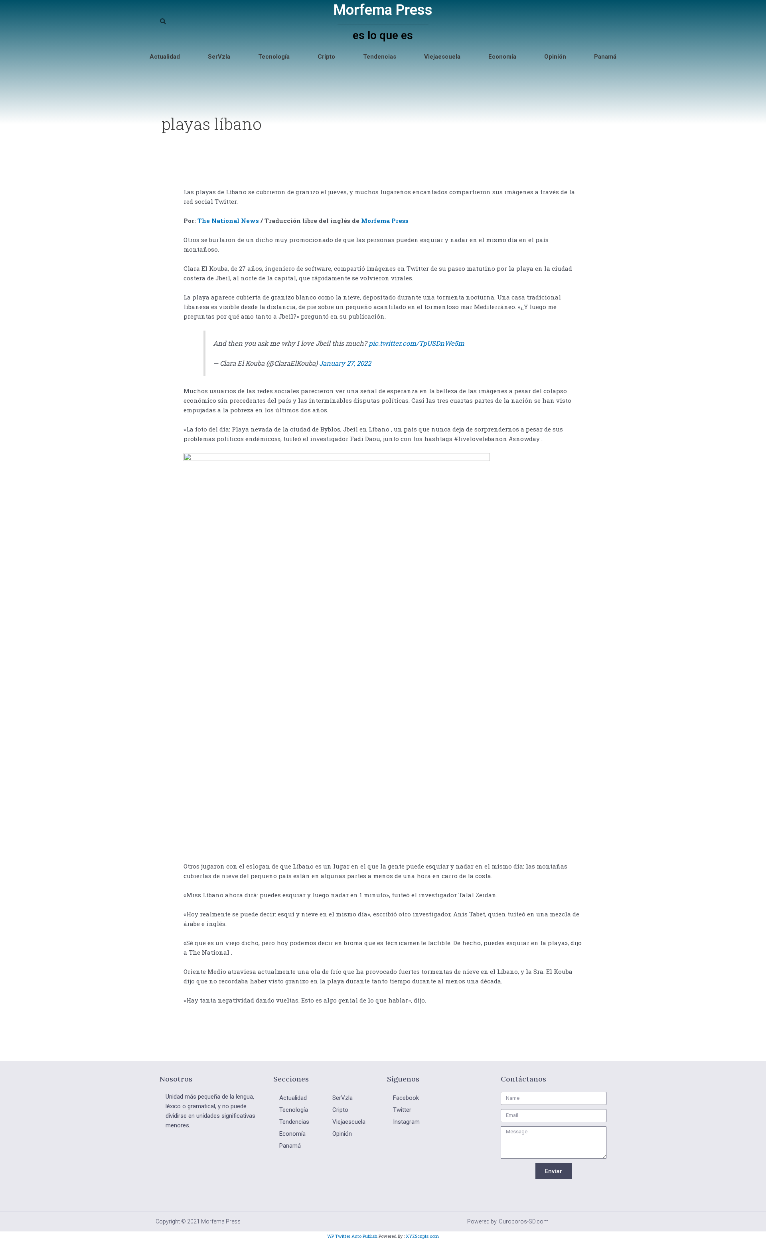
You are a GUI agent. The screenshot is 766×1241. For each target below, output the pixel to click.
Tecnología (274, 56)
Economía (502, 56)
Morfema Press (383, 10)
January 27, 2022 (345, 363)
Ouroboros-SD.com (524, 1221)
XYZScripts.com (422, 1236)
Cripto (326, 56)
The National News (228, 221)
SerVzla (219, 56)
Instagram (406, 1121)
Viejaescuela (442, 56)
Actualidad (165, 56)
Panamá (605, 56)
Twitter (402, 1109)
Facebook (406, 1097)
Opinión (555, 56)
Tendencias (379, 56)
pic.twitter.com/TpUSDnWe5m (416, 343)
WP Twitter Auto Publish (352, 1236)
